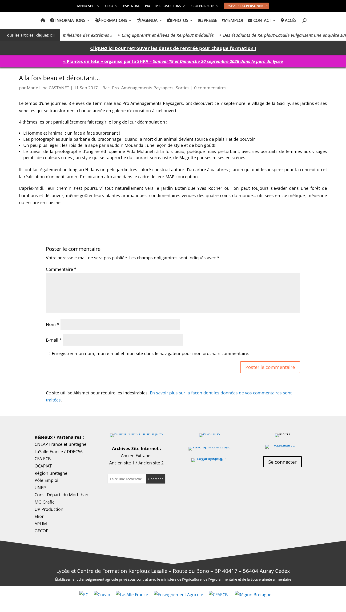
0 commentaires (210, 88)
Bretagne (77, 444)
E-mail (54, 340)
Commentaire (61, 269)
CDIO (109, 6)
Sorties (182, 88)
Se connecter (282, 462)
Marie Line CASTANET (48, 88)
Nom (52, 324)
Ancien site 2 (151, 463)
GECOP (41, 530)
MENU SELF (86, 6)
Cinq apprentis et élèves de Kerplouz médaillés (160, 35)
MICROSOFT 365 (168, 6)
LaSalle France (49, 451)
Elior (39, 516)
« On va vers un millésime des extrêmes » (64, 35)
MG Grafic (44, 502)
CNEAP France (48, 444)
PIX (147, 6)
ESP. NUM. (131, 6)
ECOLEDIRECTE (202, 6)
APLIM (41, 523)
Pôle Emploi (46, 480)
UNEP (40, 487)
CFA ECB (43, 458)
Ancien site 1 (121, 463)
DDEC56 (75, 451)
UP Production (49, 509)
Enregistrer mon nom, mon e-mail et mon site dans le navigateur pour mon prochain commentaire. (150, 353)
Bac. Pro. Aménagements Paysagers (137, 88)
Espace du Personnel (246, 6)
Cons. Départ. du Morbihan (61, 494)
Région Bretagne (51, 473)
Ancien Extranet (136, 455)
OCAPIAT (43, 466)
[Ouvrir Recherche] (304, 20)
